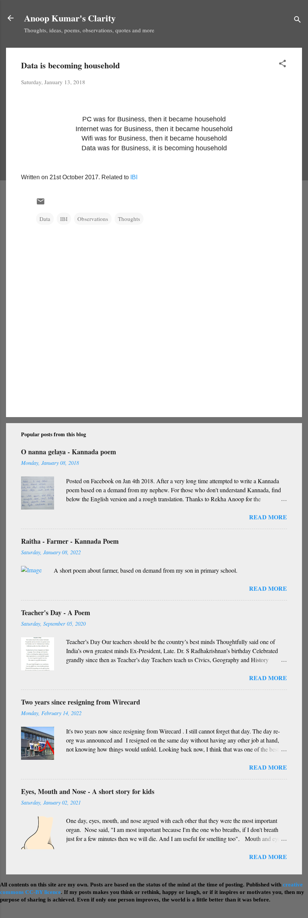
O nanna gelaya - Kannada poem (68, 452)
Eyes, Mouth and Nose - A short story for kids (87, 791)
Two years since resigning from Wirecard (80, 702)
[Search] (297, 20)
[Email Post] (40, 203)
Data (44, 218)
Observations (92, 218)
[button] (282, 64)
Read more (268, 517)
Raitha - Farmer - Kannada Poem (70, 541)
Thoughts (129, 218)
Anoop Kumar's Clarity (70, 17)
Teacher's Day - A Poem (55, 612)
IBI (133, 177)
